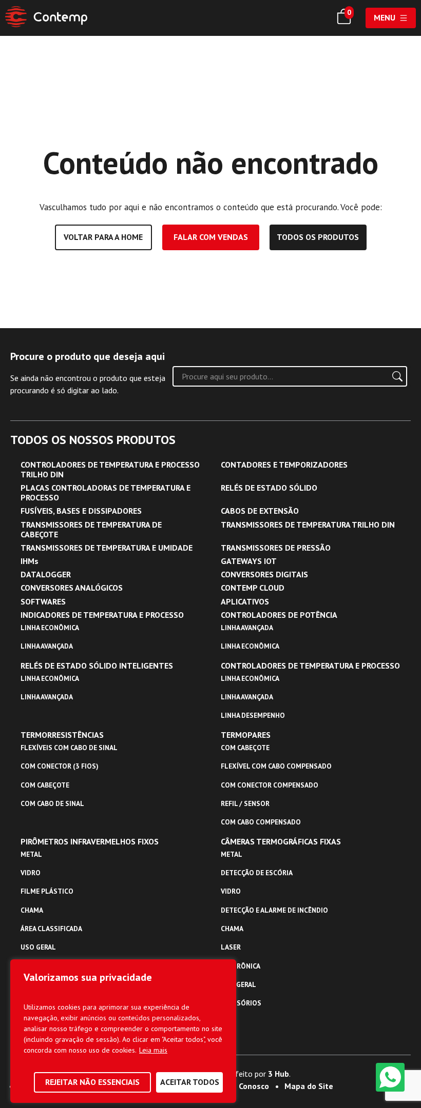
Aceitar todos (189, 1082)
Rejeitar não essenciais (92, 1082)
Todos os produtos (318, 237)
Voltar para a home (103, 237)
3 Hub (278, 1074)
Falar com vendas (211, 237)
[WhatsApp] (390, 1077)
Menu (384, 17)
